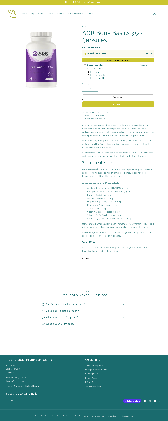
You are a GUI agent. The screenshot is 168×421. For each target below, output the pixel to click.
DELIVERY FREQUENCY (96, 69)
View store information (95, 119)
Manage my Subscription (96, 370)
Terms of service (113, 416)
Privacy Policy (91, 382)
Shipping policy (127, 416)
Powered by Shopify (73, 416)
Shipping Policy (91, 374)
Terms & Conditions (93, 386)
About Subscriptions (94, 366)
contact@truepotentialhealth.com (23, 386)
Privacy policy (100, 416)
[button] (37, 13)
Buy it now (118, 104)
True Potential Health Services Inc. (53, 416)
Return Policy (91, 378)
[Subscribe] (46, 400)
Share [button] (86, 258)
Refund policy (88, 416)
